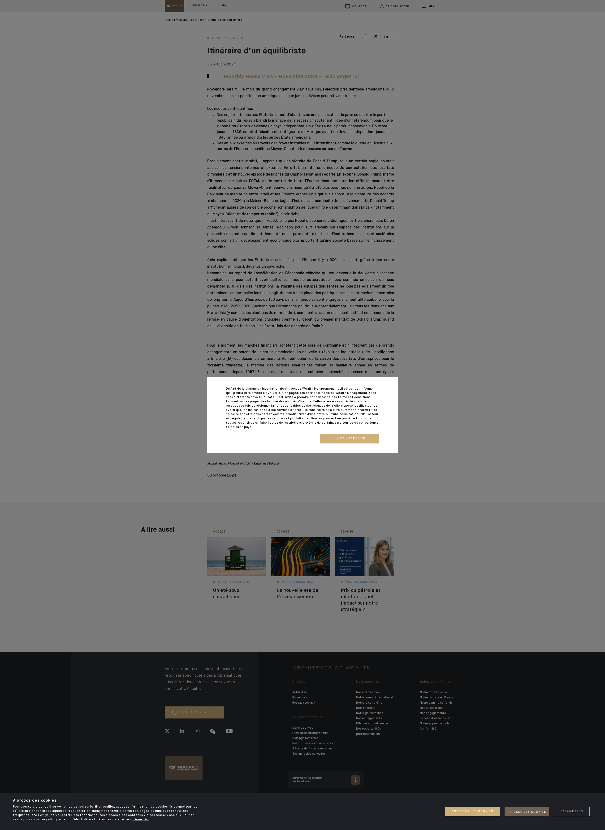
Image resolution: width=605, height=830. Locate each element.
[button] (349, 438)
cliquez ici (141, 819)
